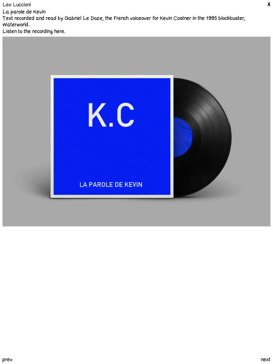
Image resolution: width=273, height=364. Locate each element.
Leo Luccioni (16, 5)
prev (7, 360)
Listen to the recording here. (33, 31)
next (266, 359)
